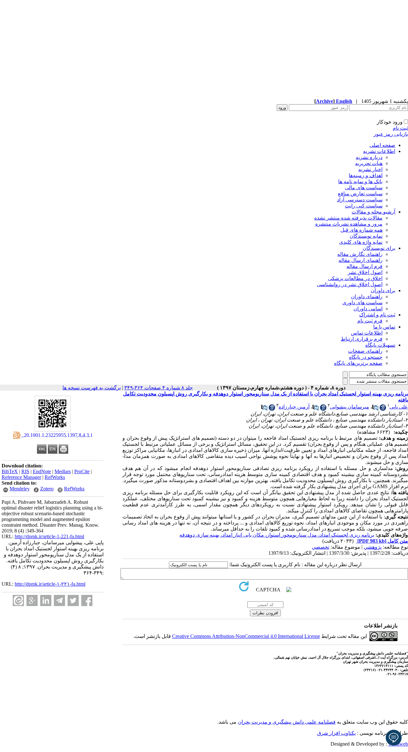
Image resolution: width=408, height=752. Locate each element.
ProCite (82, 471)
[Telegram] (59, 600)
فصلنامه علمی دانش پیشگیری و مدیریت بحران (287, 722)
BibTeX (10, 471)
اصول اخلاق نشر (365, 272)
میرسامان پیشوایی (349, 406)
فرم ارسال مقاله (364, 266)
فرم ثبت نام (369, 320)
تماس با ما (384, 326)
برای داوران (383, 290)
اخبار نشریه (370, 169)
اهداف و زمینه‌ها (365, 175)
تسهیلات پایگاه (380, 345)
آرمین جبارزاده (294, 406)
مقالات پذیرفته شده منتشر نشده (348, 218)
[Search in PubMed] (375, 409)
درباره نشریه (369, 157)
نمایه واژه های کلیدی (360, 242)
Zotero (47, 488)
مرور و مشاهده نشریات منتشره (348, 224)
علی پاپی (399, 406)
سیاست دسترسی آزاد (359, 199)
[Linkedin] (45, 600)
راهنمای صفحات (365, 351)
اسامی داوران (367, 308)
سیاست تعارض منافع (360, 193)
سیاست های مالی (363, 187)
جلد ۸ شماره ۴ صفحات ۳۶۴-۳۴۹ (158, 387)
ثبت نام (400, 128)
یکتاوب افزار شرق (336, 733)
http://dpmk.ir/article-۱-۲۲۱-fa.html (50, 584)
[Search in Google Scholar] (383, 409)
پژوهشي (373, 547)
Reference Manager (21, 477)
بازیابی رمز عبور (391, 134)
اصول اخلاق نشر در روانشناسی (349, 284)
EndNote (42, 471)
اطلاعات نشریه (379, 151)
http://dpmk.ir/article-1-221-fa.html (49, 536)
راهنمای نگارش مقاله (359, 254)
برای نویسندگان (379, 248)
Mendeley (20, 488)
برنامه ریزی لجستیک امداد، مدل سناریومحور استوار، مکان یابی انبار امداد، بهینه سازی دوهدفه (276, 535)
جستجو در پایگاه (365, 357)
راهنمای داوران (366, 296)
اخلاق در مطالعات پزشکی (355, 278)
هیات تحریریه (368, 163)
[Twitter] (73, 600)
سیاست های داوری (362, 302)
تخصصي (320, 547)
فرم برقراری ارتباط (361, 339)
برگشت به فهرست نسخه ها (91, 387)
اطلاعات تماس (366, 333)
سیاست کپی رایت (363, 205)
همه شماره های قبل (361, 230)
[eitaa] (18, 600)
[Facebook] (86, 600)
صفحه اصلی (382, 145)
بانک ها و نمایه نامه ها (360, 181)
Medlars (63, 471)
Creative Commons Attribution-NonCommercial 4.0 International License (246, 636)
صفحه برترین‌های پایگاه (358, 363)
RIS (25, 471)
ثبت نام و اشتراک (377, 314)
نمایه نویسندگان (366, 236)
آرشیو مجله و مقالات (373, 211)
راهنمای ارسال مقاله (360, 260)
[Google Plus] (32, 600)
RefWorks (55, 477)
